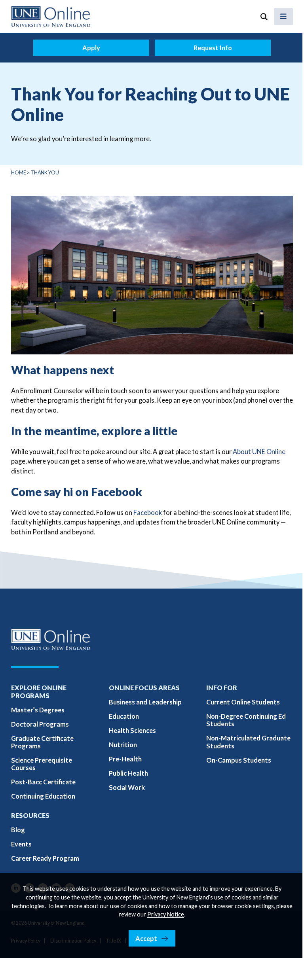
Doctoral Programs (40, 724)
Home (18, 173)
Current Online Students (243, 702)
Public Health (128, 773)
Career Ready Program (45, 858)
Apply (91, 47)
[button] (263, 16)
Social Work (127, 787)
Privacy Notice (165, 914)
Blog (18, 829)
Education (124, 716)
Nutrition (123, 744)
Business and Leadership (145, 702)
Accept (146, 938)
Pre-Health (125, 759)
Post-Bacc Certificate (43, 782)
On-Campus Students (238, 760)
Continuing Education (43, 796)
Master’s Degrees (38, 710)
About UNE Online (259, 451)
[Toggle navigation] (283, 16)
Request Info (213, 47)
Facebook (147, 512)
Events (21, 844)
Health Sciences (132, 730)
